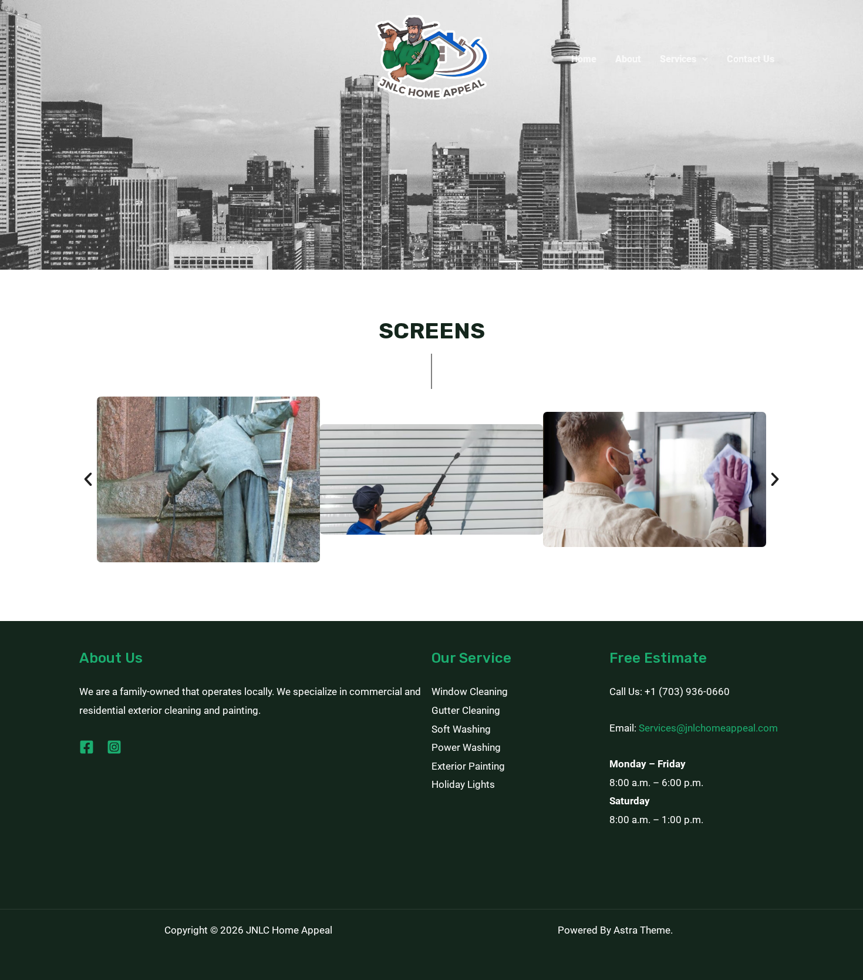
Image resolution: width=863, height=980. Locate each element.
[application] (702, 59)
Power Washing (466, 747)
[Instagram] (114, 747)
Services (678, 59)
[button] (88, 479)
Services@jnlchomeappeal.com (708, 728)
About (628, 59)
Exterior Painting (468, 766)
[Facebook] (86, 747)
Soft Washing (461, 729)
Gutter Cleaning (466, 710)
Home (583, 59)
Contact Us (750, 59)
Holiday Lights (463, 784)
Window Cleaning (470, 691)
